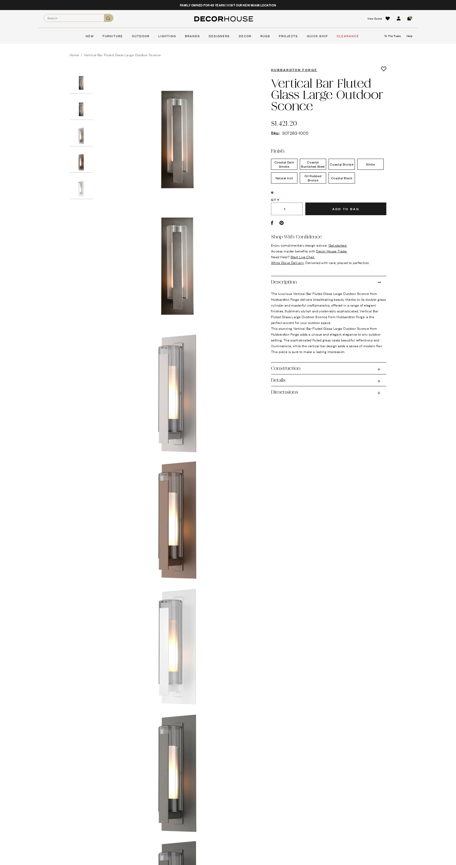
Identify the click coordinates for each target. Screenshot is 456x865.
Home (74, 54)
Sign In (398, 18)
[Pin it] (281, 222)
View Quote (374, 18)
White (370, 164)
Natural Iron (284, 178)
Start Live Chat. (303, 256)
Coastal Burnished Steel (313, 164)
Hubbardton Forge (294, 69)
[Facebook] (272, 222)
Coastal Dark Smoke (284, 164)
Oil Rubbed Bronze (313, 177)
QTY (275, 199)
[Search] (108, 18)
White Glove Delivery (287, 262)
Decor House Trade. (331, 250)
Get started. (338, 245)
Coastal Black (341, 178)
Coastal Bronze (341, 164)
